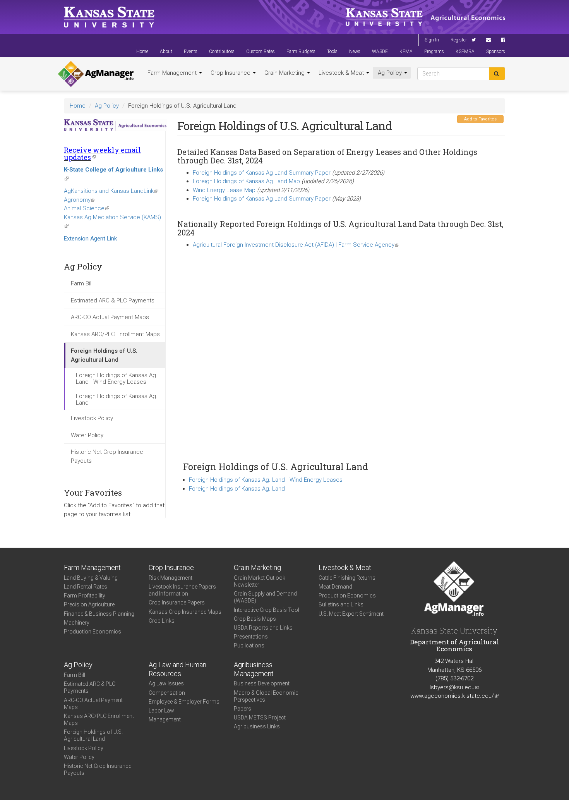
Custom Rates (260, 51)
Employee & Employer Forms (184, 702)
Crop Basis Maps (255, 619)
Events (190, 51)
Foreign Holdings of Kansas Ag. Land (117, 399)
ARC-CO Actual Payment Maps (110, 317)
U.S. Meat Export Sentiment (351, 614)
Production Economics (92, 631)
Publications (249, 645)
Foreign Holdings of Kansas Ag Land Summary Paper (262, 172)
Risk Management (170, 578)
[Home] (96, 74)
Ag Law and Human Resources (177, 669)
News (354, 51)
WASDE (380, 51)
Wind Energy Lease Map (224, 190)
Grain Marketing (285, 72)
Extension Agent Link (90, 238)
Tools (332, 51)
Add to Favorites (480, 119)
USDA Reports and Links (263, 628)
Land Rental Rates (85, 587)
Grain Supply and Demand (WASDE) (265, 597)
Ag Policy (390, 72)
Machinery (76, 623)
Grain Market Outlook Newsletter (259, 581)
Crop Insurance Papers (177, 602)
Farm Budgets (300, 51)
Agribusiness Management (254, 669)
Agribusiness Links (257, 726)
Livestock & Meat (342, 72)
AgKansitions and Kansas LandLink (111, 190)
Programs (434, 51)
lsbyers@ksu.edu (454, 687)
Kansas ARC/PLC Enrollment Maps (115, 334)
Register (459, 40)
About (166, 51)
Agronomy (79, 199)
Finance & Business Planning (99, 614)
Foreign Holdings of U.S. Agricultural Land (104, 355)
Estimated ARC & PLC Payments (112, 300)
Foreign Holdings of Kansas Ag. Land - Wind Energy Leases (117, 378)
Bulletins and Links (341, 604)
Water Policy (87, 435)
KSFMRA (465, 51)
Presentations (251, 636)
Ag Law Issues (166, 683)
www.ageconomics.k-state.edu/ (454, 695)
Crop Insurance (231, 72)
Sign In (432, 40)
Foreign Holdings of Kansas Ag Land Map (247, 181)
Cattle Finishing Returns (347, 578)
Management (165, 719)
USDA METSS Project (260, 717)
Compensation (167, 693)
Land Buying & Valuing (91, 578)
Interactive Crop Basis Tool (266, 610)
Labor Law (161, 710)
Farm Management (172, 72)
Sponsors (495, 51)
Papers (242, 709)
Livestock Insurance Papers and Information (182, 590)
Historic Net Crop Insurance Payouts (107, 456)
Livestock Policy (92, 418)
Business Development (262, 683)
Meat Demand (335, 587)
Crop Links (162, 621)
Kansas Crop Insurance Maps (185, 612)
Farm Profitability (84, 595)
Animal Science (86, 208)
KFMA (406, 51)
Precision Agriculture (89, 604)
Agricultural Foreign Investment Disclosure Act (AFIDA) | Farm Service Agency (296, 244)
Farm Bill (82, 283)
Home (142, 51)
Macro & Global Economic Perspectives (266, 696)
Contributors (222, 51)
